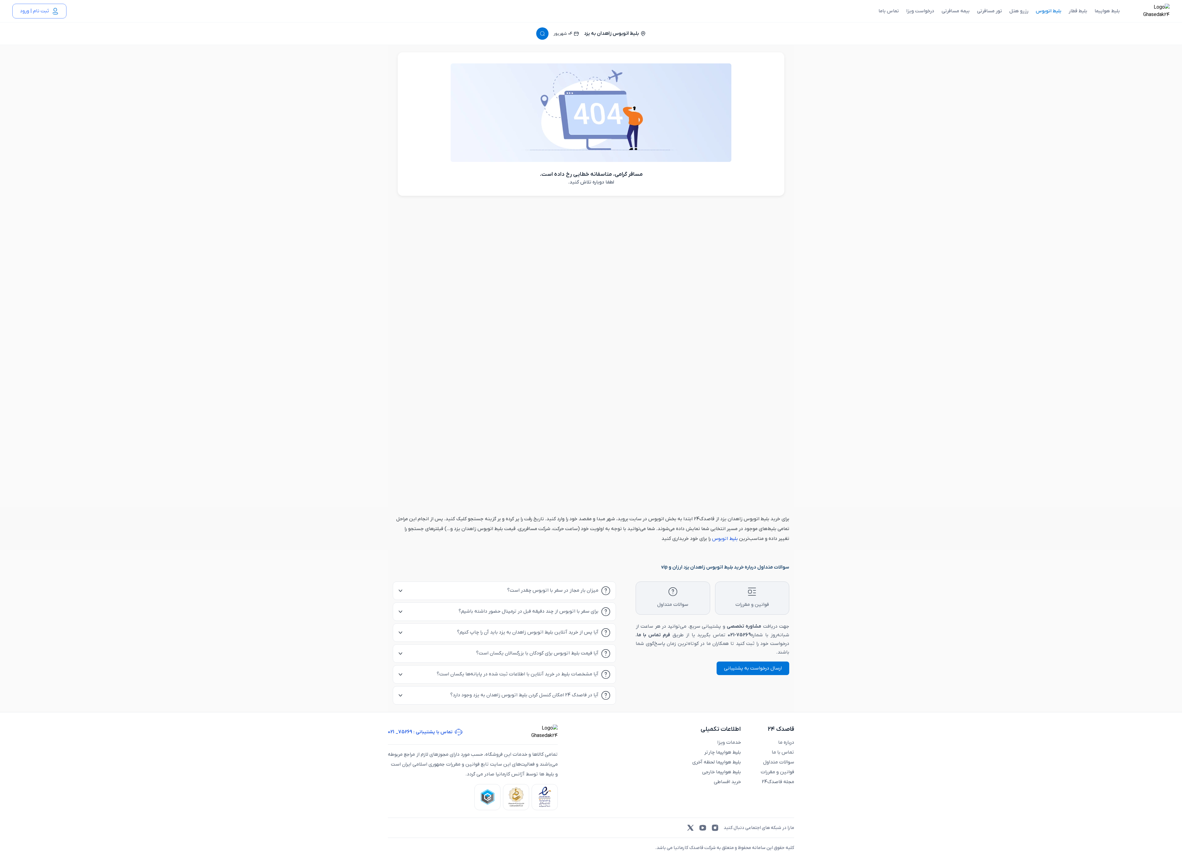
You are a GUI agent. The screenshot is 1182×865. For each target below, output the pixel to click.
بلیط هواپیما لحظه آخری (716, 762)
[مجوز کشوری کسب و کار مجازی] (487, 797)
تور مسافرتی (989, 11)
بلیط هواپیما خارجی (721, 772)
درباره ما (786, 742)
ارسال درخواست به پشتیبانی (753, 668)
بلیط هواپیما (1107, 11)
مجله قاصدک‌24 (778, 782)
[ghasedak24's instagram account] (715, 827)
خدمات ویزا (729, 742)
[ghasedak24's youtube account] (702, 827)
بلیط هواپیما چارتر (722, 752)
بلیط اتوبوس (1048, 11)
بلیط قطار (1078, 11)
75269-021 (739, 635)
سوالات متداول (778, 762)
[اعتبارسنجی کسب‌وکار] (545, 797)
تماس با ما (783, 752)
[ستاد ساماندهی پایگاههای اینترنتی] (516, 797)
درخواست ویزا (920, 11)
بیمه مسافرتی (956, 11)
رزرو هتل (1018, 11)
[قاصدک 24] (1150, 11)
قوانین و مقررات (777, 772)
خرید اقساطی (727, 782)
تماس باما (888, 11)
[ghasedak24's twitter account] (690, 827)
